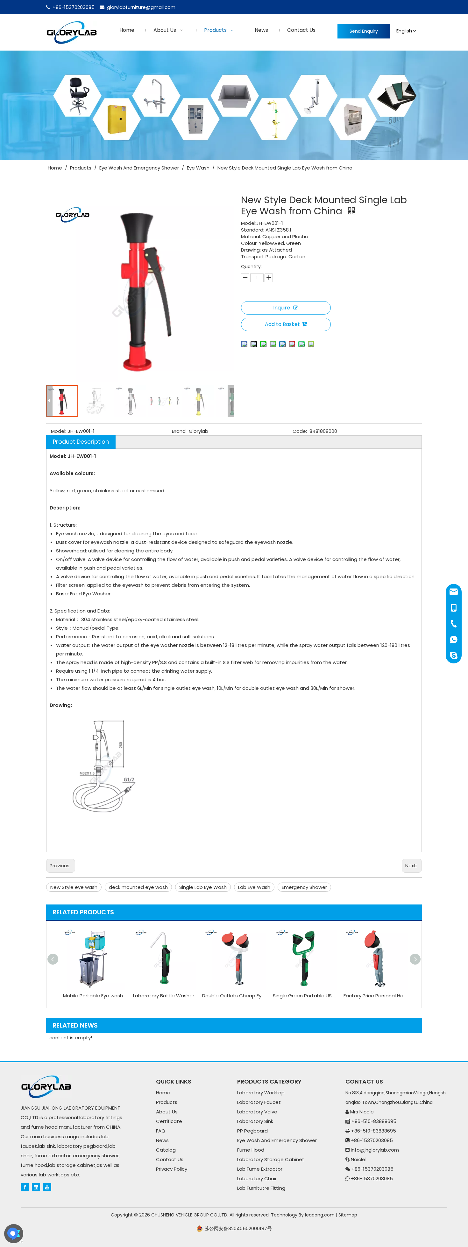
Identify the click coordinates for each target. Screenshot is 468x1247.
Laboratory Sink (255, 1121)
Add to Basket (282, 324)
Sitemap (347, 1215)
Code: (300, 431)
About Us (167, 1111)
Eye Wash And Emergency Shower (277, 1140)
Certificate (169, 1121)
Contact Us (169, 1159)
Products (166, 1102)
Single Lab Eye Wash (203, 887)
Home (163, 1092)
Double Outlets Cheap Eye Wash (234, 995)
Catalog (166, 1150)
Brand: (179, 431)
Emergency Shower (304, 887)
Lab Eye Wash (254, 887)
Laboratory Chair (257, 1178)
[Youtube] (47, 1187)
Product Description (81, 442)
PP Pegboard (252, 1130)
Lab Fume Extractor (259, 1169)
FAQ (160, 1130)
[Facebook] (25, 1187)
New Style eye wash (73, 887)
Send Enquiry (364, 31)
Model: (58, 431)
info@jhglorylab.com (375, 1150)
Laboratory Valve (257, 1111)
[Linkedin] (36, 1187)
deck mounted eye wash (138, 887)
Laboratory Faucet (259, 1102)
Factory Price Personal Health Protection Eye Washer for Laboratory (376, 995)
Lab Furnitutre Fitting (261, 1188)
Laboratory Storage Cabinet (270, 1159)
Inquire (281, 307)
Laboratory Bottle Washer (163, 995)
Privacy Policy (171, 1169)
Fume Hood (250, 1150)
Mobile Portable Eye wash (93, 995)
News (162, 1140)
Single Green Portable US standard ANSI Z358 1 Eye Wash (305, 995)
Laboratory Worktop (261, 1092)
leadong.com (320, 1215)
